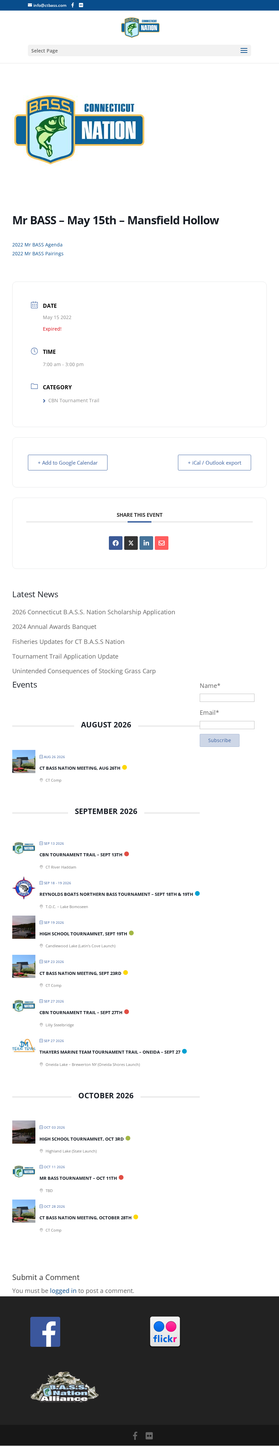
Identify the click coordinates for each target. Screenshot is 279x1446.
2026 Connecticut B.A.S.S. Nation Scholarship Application (93, 612)
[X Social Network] (131, 543)
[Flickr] (81, 5)
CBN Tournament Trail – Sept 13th (80, 855)
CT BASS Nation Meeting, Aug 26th (79, 768)
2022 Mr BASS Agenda (37, 244)
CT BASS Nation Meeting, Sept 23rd (80, 973)
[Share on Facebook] (115, 543)
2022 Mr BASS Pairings (38, 253)
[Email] (161, 543)
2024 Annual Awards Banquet (54, 626)
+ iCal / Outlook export (214, 462)
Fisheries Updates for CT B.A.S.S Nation (68, 641)
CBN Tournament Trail (73, 400)
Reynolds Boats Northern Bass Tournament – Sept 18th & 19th (116, 894)
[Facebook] (72, 5)
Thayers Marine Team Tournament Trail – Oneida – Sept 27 (109, 1052)
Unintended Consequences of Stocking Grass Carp (84, 671)
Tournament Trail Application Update (65, 656)
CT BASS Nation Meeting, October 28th (85, 1218)
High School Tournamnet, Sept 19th (83, 934)
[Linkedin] (146, 543)
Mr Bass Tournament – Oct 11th (78, 1178)
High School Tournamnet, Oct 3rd (81, 1139)
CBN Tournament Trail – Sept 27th (80, 1012)
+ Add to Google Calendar (68, 462)
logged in (63, 1290)
